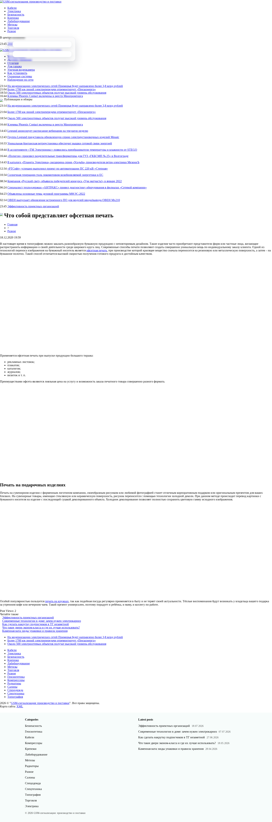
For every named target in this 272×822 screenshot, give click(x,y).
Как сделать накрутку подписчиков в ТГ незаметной (35, 624)
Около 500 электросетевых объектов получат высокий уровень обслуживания (56, 92)
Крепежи (13, 17)
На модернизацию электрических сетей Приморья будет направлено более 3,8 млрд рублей (65, 86)
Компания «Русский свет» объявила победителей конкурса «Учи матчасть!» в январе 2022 (64, 181)
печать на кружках (57, 601)
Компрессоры (16, 680)
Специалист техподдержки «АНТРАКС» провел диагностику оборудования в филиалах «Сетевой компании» (77, 187)
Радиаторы (14, 683)
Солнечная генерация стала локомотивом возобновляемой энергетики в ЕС (55, 174)
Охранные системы (19, 76)
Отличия (13, 63)
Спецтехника (15, 693)
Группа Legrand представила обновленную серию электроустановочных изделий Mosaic (63, 137)
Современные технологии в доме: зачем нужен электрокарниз (41, 620)
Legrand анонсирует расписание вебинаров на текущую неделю (47, 130)
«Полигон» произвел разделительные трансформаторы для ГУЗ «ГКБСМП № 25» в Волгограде (67, 156)
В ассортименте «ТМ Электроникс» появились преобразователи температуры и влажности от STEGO (72, 149)
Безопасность (15, 14)
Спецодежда (15, 690)
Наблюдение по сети (20, 79)
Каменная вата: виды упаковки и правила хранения (35, 630)
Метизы (12, 24)
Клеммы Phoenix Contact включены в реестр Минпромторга (45, 96)
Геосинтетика (16, 676)
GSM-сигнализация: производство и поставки (40, 703)
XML (19, 706)
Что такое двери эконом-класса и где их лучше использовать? (41, 627)
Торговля (13, 27)
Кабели (12, 7)
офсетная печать (96, 250)
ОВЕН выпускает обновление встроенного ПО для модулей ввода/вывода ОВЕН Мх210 (63, 200)
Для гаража (14, 66)
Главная (12, 224)
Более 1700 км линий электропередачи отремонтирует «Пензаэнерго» (51, 89)
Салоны (12, 686)
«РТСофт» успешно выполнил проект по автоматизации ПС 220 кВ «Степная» (57, 168)
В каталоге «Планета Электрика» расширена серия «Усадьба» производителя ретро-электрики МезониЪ (73, 162)
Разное (11, 31)
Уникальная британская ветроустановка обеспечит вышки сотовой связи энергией (59, 143)
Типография (15, 696)
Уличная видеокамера (21, 69)
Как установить (17, 73)
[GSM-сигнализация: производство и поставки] (30, 1)
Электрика (14, 11)
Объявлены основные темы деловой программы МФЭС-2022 (46, 193)
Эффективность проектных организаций (33, 206)
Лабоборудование (18, 21)
